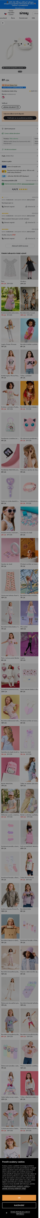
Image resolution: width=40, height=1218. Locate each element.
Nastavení (19, 1205)
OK (19, 1198)
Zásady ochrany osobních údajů (14, 1188)
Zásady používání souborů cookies (16, 1186)
